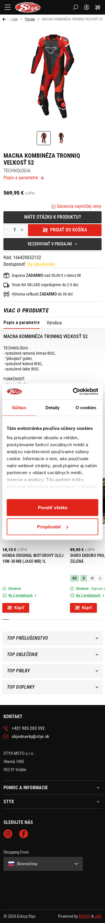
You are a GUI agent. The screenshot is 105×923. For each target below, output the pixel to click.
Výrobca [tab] (54, 323)
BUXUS (84, 916)
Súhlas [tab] (19, 407)
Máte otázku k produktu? (52, 217)
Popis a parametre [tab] (22, 322)
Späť (5, 19)
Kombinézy (10, 19)
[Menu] (7, 7)
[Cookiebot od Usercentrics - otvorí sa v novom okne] (74, 391)
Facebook (23, 833)
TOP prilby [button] (18, 671)
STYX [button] (9, 801)
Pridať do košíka (68, 230)
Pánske (30, 19)
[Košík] (97, 7)
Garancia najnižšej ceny (79, 206)
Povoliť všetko (52, 507)
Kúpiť (19, 607)
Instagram (8, 833)
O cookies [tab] (86, 407)
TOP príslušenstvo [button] (27, 638)
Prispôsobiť (49, 526)
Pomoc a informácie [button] (26, 787)
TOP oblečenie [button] (22, 654)
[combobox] (53, 244)
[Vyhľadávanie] (75, 7)
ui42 (98, 916)
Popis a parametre (21, 177)
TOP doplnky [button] (21, 687)
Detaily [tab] (53, 407)
